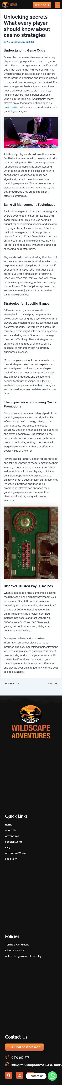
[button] (57, 5)
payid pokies (11, 107)
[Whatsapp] (52, 1076)
